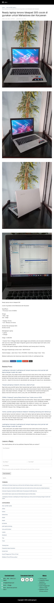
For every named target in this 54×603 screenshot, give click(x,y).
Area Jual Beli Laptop (11, 7)
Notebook (4, 535)
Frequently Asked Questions (8, 548)
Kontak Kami (5, 551)
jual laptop (4, 523)
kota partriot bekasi (6, 529)
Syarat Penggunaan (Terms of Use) (10, 554)
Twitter (19, 361)
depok (3, 517)
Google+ (26, 361)
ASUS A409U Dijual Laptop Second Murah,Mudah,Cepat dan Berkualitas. (19, 493)
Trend (3, 540)
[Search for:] (27, 478)
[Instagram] (31, 580)
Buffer (30, 361)
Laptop (3, 532)
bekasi (3, 511)
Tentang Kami (5, 545)
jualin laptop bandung (7, 526)
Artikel (3, 508)
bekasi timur (5, 514)
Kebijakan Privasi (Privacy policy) (9, 557)
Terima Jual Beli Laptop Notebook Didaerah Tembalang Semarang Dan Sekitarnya (26, 411)
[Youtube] (27, 580)
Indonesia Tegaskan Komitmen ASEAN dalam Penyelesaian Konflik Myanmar (19, 491)
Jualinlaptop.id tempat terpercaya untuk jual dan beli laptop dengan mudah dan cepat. (22, 485)
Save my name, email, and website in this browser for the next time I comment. (21, 469)
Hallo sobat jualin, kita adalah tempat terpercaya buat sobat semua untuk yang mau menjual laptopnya (25, 488)
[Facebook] (23, 580)
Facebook (13, 361)
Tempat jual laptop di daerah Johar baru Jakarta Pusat (18, 385)
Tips (3, 538)
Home (3, 7)
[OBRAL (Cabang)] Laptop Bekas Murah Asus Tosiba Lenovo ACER (22, 397)
